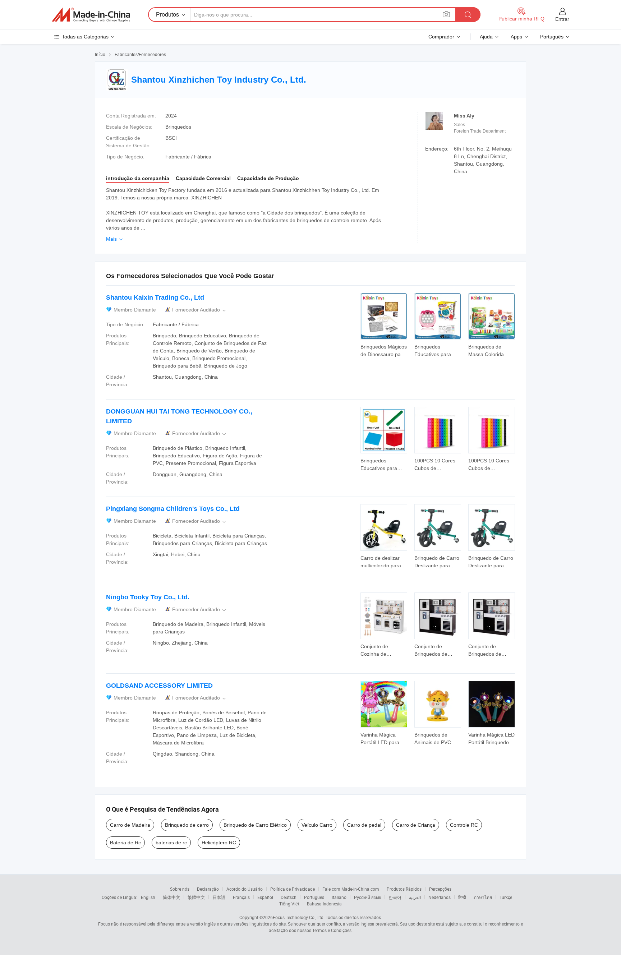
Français (241, 897)
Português (314, 897)
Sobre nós (179, 889)
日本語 (218, 897)
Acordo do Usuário (244, 889)
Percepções (440, 889)
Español (265, 897)
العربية (415, 897)
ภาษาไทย (483, 897)
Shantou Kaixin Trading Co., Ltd (155, 297)
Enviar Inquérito (383, 349)
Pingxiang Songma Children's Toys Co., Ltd (173, 508)
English (148, 897)
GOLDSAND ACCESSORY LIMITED (159, 685)
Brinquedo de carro (187, 825)
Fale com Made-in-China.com (350, 889)
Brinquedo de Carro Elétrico (255, 825)
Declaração (208, 889)
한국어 (394, 897)
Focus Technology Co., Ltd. (299, 917)
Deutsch (288, 897)
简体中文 (171, 897)
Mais (115, 239)
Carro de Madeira (130, 825)
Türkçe (506, 897)
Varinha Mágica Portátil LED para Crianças (379, 742)
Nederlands (439, 897)
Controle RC (464, 825)
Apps (516, 37)
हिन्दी (462, 897)
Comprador (441, 37)
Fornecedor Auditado (199, 310)
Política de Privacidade (292, 889)
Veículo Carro (317, 825)
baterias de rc (171, 842)
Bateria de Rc (125, 842)
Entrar (562, 19)
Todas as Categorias (85, 37)
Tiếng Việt (289, 903)
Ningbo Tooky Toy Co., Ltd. (147, 597)
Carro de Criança (415, 825)
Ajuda (486, 37)
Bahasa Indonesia (324, 903)
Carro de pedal (364, 825)
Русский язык (367, 897)
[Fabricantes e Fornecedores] (91, 14)
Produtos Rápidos (404, 889)
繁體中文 (196, 897)
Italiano (339, 897)
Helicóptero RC (219, 842)
